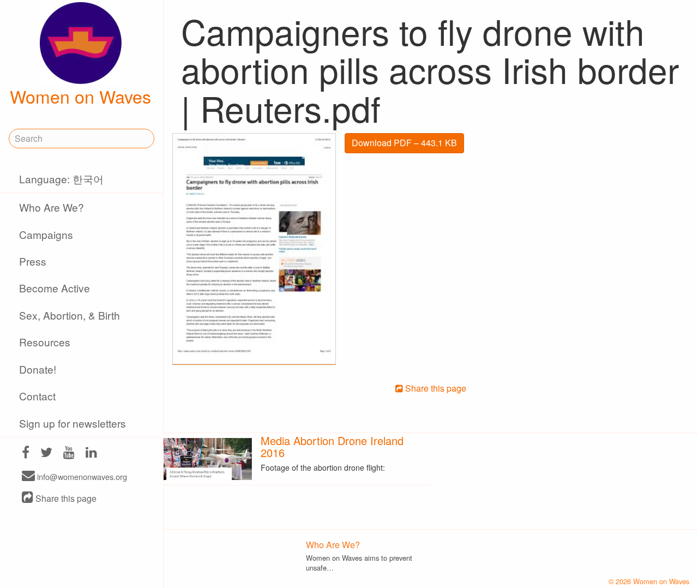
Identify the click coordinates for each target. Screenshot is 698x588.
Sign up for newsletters (72, 423)
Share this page (65, 498)
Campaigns (46, 234)
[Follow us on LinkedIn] (91, 453)
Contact (37, 395)
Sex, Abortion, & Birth (69, 315)
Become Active (54, 287)
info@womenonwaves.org (81, 476)
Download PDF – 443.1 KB (404, 142)
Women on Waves (80, 96)
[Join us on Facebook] (25, 453)
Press (32, 261)
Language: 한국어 (61, 178)
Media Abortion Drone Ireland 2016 (332, 446)
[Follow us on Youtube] (69, 453)
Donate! (37, 369)
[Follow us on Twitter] (46, 453)
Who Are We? (51, 207)
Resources (44, 341)
